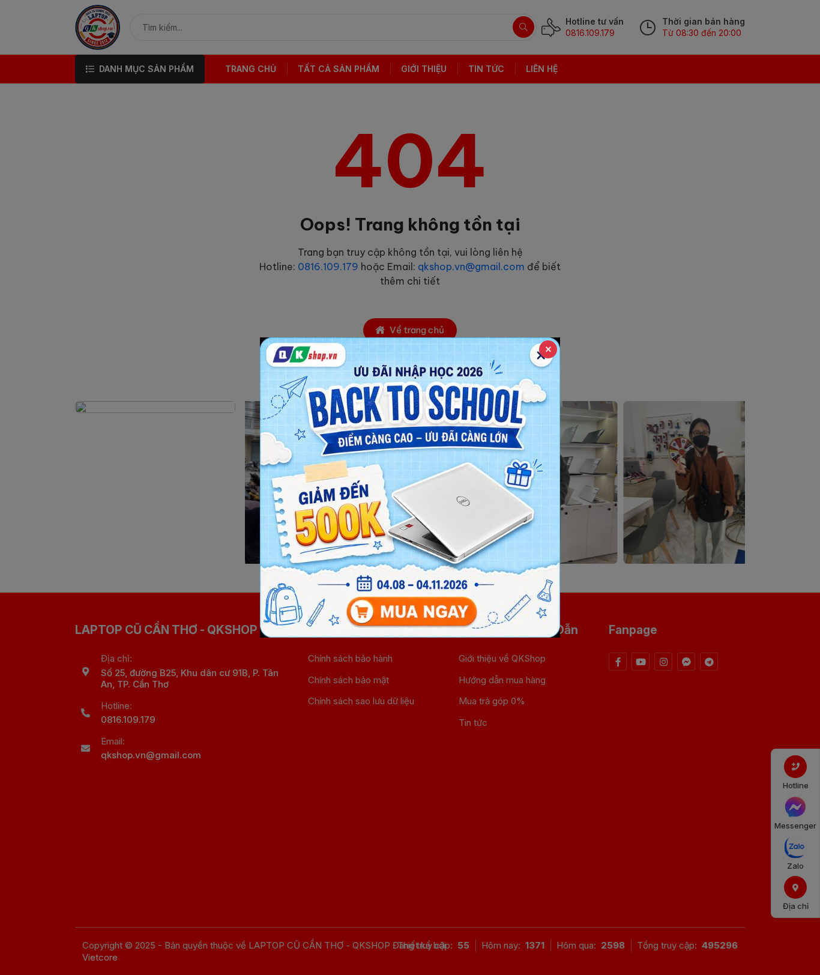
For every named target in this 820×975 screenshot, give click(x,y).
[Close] (548, 349)
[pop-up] (410, 487)
